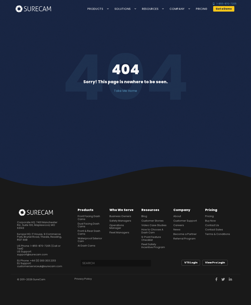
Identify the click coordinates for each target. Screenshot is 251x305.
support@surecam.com (32, 254)
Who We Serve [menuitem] (121, 210)
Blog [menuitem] (144, 216)
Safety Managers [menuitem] (120, 220)
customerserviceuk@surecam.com (39, 266)
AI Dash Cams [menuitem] (86, 245)
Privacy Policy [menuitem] (83, 279)
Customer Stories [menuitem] (152, 220)
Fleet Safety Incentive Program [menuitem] (153, 246)
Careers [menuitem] (178, 225)
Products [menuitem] (85, 210)
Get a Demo (224, 8)
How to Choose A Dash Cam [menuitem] (152, 231)
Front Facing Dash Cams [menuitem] (89, 218)
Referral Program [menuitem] (184, 238)
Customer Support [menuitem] (185, 220)
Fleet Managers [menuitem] (119, 232)
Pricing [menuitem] (211, 210)
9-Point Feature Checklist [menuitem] (151, 238)
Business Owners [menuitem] (120, 216)
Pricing (201, 9)
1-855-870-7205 (226, 3)
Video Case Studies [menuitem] (153, 225)
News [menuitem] (176, 229)
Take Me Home (125, 91)
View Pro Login (215, 262)
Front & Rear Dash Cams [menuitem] (89, 232)
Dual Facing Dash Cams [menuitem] (88, 225)
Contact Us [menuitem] (212, 225)
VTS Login (190, 262)
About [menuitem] (177, 216)
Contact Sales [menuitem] (214, 229)
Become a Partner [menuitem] (185, 234)
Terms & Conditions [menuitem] (217, 234)
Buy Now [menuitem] (210, 220)
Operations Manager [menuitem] (116, 227)
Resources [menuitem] (150, 210)
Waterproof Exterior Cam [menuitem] (90, 240)
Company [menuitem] (181, 210)
